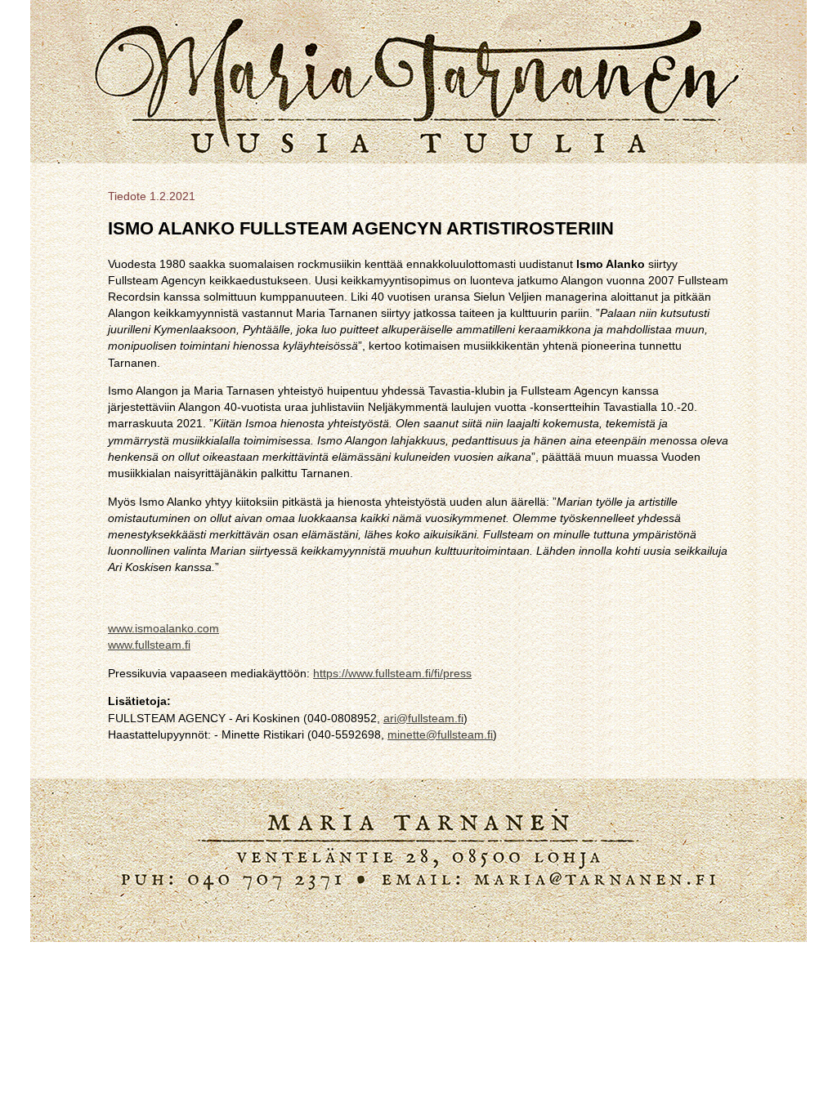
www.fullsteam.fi (149, 644)
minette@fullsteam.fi (440, 734)
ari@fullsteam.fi (423, 718)
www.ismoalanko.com (163, 628)
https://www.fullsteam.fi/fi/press (392, 673)
